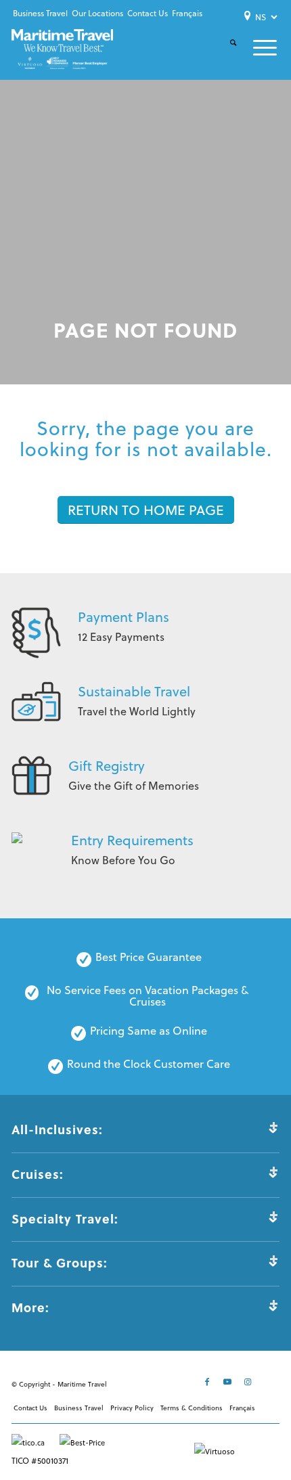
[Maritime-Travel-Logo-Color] (62, 49)
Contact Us (147, 13)
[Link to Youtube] (229, 1382)
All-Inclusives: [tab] (57, 1129)
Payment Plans (123, 617)
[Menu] (257, 47)
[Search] (225, 54)
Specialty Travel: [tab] (65, 1219)
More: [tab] (30, 1307)
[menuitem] (40, 13)
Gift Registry (106, 766)
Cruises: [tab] (38, 1174)
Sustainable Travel (134, 691)
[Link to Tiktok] (269, 1382)
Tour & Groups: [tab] (60, 1263)
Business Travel (40, 13)
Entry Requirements (132, 840)
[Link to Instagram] (249, 1382)
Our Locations (97, 13)
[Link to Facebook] (208, 1382)
